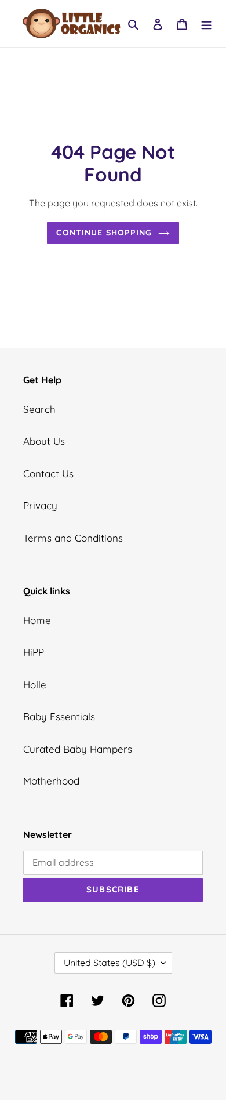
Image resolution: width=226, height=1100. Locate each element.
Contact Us (48, 473)
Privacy (40, 505)
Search (39, 409)
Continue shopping (104, 232)
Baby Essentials (59, 716)
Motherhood (51, 781)
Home (37, 620)
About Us (44, 441)
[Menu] (206, 23)
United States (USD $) (109, 962)
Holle (34, 684)
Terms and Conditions (73, 538)
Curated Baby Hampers (77, 749)
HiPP (33, 652)
